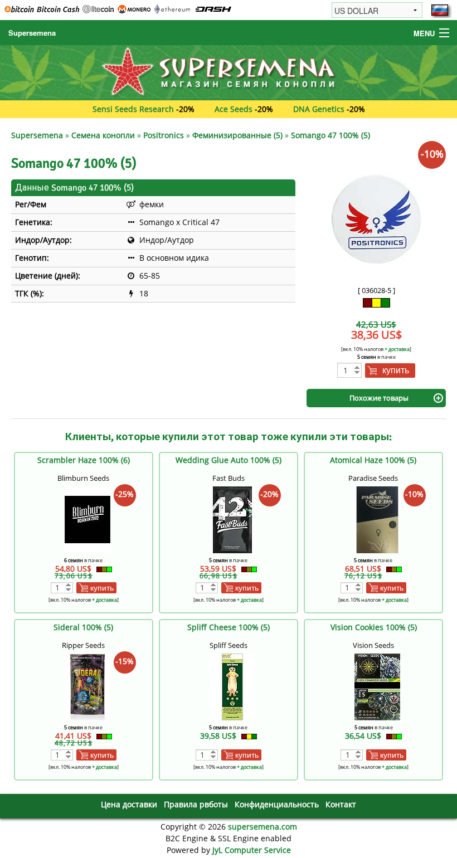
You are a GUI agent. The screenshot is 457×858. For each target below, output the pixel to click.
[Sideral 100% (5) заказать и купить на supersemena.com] (87, 686)
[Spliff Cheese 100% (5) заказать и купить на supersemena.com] (232, 686)
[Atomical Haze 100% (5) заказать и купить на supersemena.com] (377, 519)
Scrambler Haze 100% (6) (83, 460)
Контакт (340, 804)
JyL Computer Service (251, 850)
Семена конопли (103, 135)
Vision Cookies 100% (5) (373, 627)
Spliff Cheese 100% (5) (228, 627)
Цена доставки (129, 804)
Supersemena (32, 32)
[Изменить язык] (440, 10)
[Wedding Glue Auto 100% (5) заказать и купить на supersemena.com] (232, 519)
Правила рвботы (196, 804)
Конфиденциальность (277, 804)
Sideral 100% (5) (83, 627)
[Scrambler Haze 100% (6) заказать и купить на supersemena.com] (87, 519)
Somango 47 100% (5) (330, 135)
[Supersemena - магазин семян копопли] (228, 71)
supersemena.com (262, 826)
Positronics (163, 135)
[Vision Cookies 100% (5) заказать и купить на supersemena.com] (377, 686)
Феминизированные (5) (237, 135)
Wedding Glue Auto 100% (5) (228, 460)
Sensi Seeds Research (133, 109)
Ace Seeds (233, 109)
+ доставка (397, 349)
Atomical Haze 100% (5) (373, 460)
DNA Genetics (318, 109)
